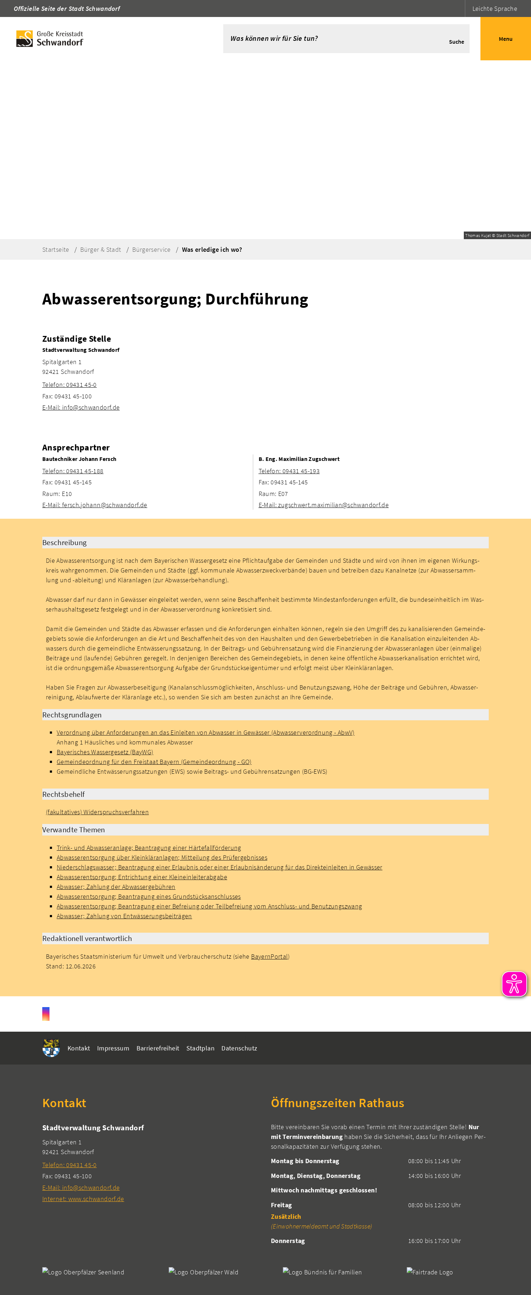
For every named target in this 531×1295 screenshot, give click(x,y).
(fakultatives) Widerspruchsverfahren (97, 812)
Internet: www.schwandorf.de (83, 1199)
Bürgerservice (151, 249)
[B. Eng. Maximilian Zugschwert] (374, 482)
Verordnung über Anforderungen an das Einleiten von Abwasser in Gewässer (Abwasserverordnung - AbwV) (206, 732)
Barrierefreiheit (158, 1048)
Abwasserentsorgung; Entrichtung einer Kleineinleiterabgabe (142, 877)
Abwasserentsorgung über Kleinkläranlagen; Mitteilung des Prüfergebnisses (162, 857)
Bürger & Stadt (100, 249)
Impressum (113, 1048)
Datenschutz (239, 1048)
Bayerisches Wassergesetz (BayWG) (105, 752)
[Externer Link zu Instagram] (45, 1014)
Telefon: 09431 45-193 (289, 471)
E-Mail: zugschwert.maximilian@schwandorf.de (324, 505)
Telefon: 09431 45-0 (69, 384)
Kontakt (79, 1048)
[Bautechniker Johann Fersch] (144, 482)
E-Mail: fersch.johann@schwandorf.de (94, 505)
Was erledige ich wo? (212, 249)
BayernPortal (269, 956)
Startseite (55, 249)
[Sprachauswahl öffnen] (458, 8)
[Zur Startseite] (101, 38)
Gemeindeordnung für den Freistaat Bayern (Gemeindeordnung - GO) (154, 761)
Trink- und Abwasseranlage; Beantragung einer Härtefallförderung (149, 847)
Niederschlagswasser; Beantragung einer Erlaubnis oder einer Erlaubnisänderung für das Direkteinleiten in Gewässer (220, 867)
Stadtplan (200, 1048)
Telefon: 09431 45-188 (73, 471)
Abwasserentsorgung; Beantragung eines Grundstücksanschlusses (149, 896)
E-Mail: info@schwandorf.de (81, 407)
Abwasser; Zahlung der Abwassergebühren (116, 886)
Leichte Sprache (494, 8)
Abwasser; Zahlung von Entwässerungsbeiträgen (124, 916)
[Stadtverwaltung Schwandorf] (265, 378)
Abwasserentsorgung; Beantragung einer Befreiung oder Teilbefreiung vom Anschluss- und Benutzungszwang (209, 906)
